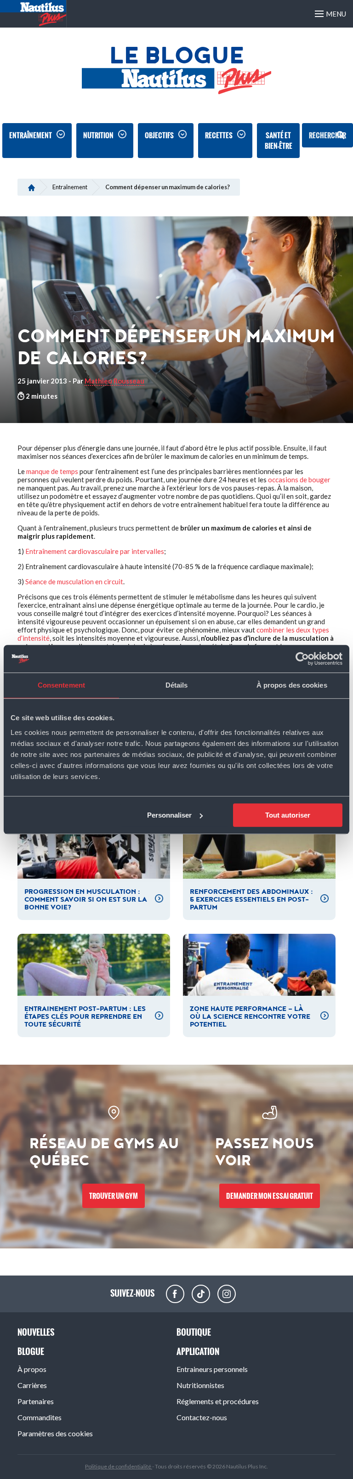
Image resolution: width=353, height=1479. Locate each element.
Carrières (32, 1385)
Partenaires (35, 1401)
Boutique (193, 1332)
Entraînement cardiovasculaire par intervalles (94, 551)
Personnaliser (169, 815)
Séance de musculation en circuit (74, 581)
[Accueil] (31, 187)
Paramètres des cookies (55, 1433)
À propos (31, 1369)
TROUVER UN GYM (113, 1196)
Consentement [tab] (61, 685)
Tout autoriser (287, 815)
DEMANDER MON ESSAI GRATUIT (269, 1196)
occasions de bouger (299, 479)
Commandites (39, 1417)
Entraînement (30, 135)
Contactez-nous (201, 1417)
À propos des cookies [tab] (291, 685)
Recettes (219, 135)
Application (197, 1351)
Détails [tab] (176, 685)
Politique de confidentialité (118, 1466)
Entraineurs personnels (212, 1369)
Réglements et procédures (217, 1401)
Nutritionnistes (200, 1385)
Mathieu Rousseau (114, 381)
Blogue (30, 1351)
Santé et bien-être (278, 140)
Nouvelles (35, 1332)
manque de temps (52, 471)
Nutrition (98, 135)
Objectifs (159, 135)
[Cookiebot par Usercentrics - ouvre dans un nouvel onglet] (302, 659)
